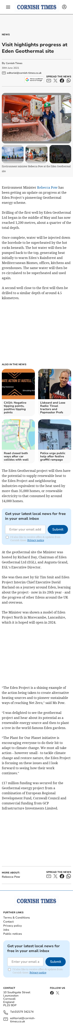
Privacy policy (12, 926)
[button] (8, 7)
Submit (57, 529)
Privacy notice (35, 540)
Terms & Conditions (16, 918)
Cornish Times (14, 63)
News (6, 34)
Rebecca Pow (47, 187)
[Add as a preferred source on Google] (34, 80)
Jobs (6, 930)
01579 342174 (24, 1012)
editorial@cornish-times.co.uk (22, 1020)
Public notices (12, 934)
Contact (8, 922)
